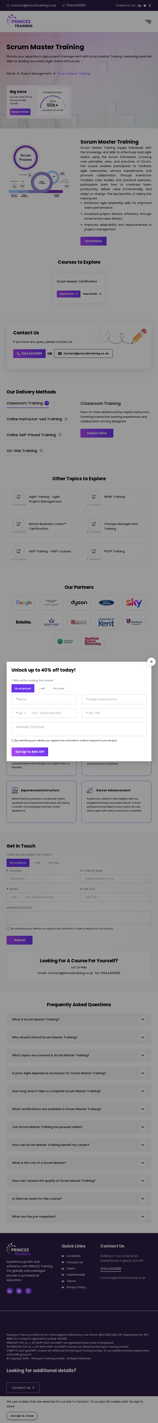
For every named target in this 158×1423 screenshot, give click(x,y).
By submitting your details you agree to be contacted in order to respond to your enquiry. (66, 740)
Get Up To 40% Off (29, 752)
